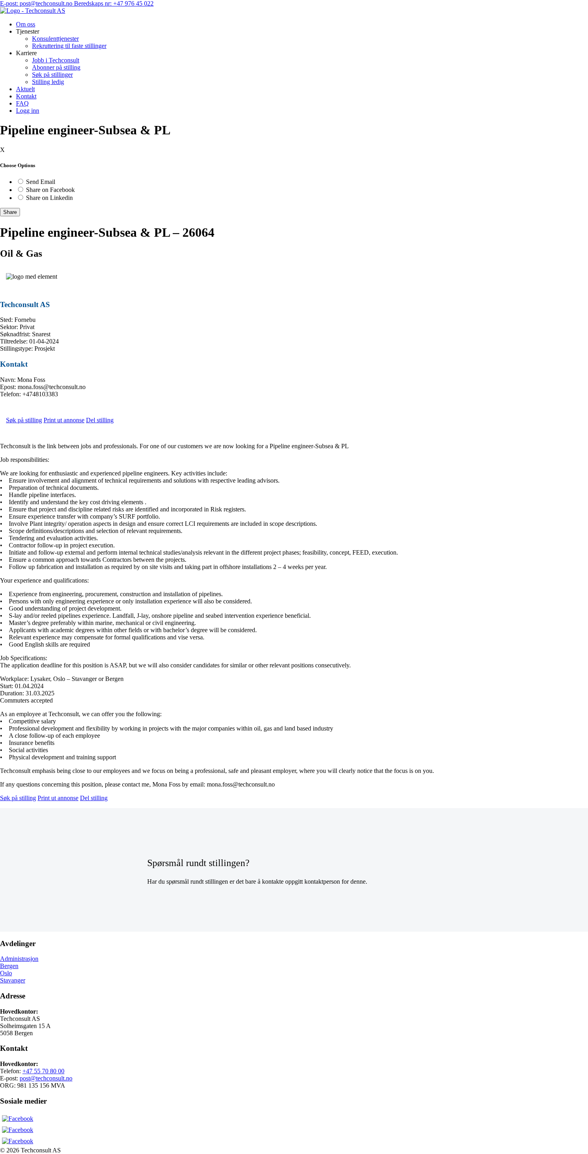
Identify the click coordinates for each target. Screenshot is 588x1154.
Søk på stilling (24, 420)
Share (10, 212)
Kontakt (26, 96)
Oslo (6, 973)
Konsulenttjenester (55, 38)
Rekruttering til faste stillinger (69, 45)
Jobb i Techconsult (55, 60)
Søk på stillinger (52, 74)
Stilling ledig (48, 81)
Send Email (40, 181)
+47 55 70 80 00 (43, 1071)
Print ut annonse (64, 420)
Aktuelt (25, 89)
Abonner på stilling (56, 67)
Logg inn (27, 110)
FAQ (22, 103)
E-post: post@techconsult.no (37, 3)
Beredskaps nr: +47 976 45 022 (114, 3)
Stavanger (12, 980)
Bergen (9, 965)
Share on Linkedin (49, 197)
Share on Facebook (50, 189)
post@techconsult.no (46, 1078)
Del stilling (100, 420)
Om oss (25, 24)
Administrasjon (19, 958)
